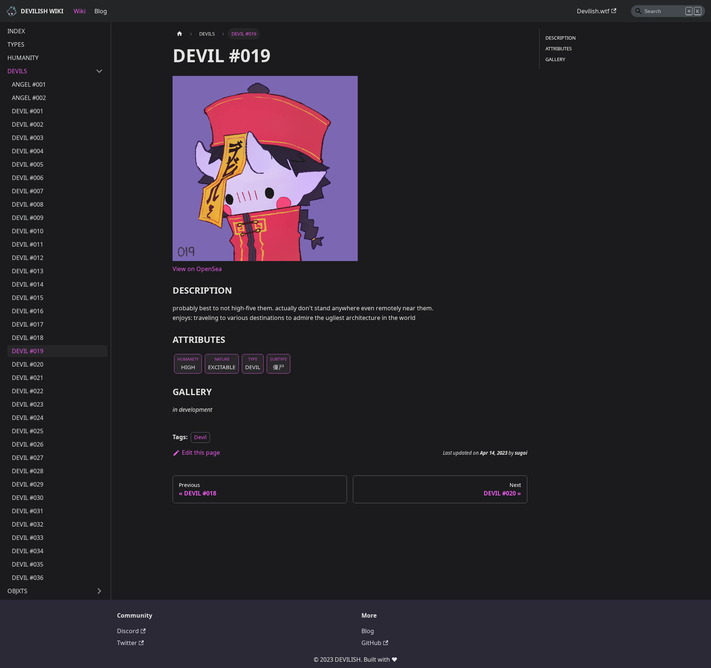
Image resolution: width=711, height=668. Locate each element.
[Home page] (180, 34)
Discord (128, 631)
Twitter (127, 643)
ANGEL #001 (29, 84)
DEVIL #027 (27, 458)
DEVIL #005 (27, 164)
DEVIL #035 (27, 564)
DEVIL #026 (27, 444)
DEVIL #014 (27, 284)
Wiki (80, 11)
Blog (100, 11)
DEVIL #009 (27, 218)
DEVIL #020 (27, 364)
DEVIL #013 (27, 271)
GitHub (371, 643)
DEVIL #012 (27, 258)
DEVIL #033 (27, 538)
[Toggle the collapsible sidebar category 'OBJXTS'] (99, 591)
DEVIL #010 (27, 231)
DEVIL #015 (27, 298)
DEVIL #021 (27, 378)
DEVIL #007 (27, 191)
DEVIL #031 (27, 511)
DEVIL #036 (27, 578)
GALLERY (555, 59)
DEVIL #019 (27, 351)
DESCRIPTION (560, 37)
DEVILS (17, 71)
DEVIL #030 (27, 498)
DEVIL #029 (27, 484)
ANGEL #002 (29, 98)
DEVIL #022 (27, 391)
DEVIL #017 (27, 324)
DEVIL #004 (27, 151)
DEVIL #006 (27, 178)
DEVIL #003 (27, 138)
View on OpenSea (197, 269)
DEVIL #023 (27, 404)
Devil (200, 437)
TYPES (15, 44)
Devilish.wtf (593, 11)
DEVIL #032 (27, 524)
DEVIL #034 (27, 551)
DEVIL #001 (27, 111)
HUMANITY (23, 58)
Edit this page (201, 452)
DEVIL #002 (27, 124)
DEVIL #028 (27, 471)
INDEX (16, 31)
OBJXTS (17, 591)
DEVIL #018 (27, 338)
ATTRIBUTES (558, 48)
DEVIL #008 (27, 204)
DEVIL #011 (27, 244)
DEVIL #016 (27, 311)
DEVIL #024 (27, 418)
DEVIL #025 (27, 431)
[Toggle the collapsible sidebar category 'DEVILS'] (99, 71)
